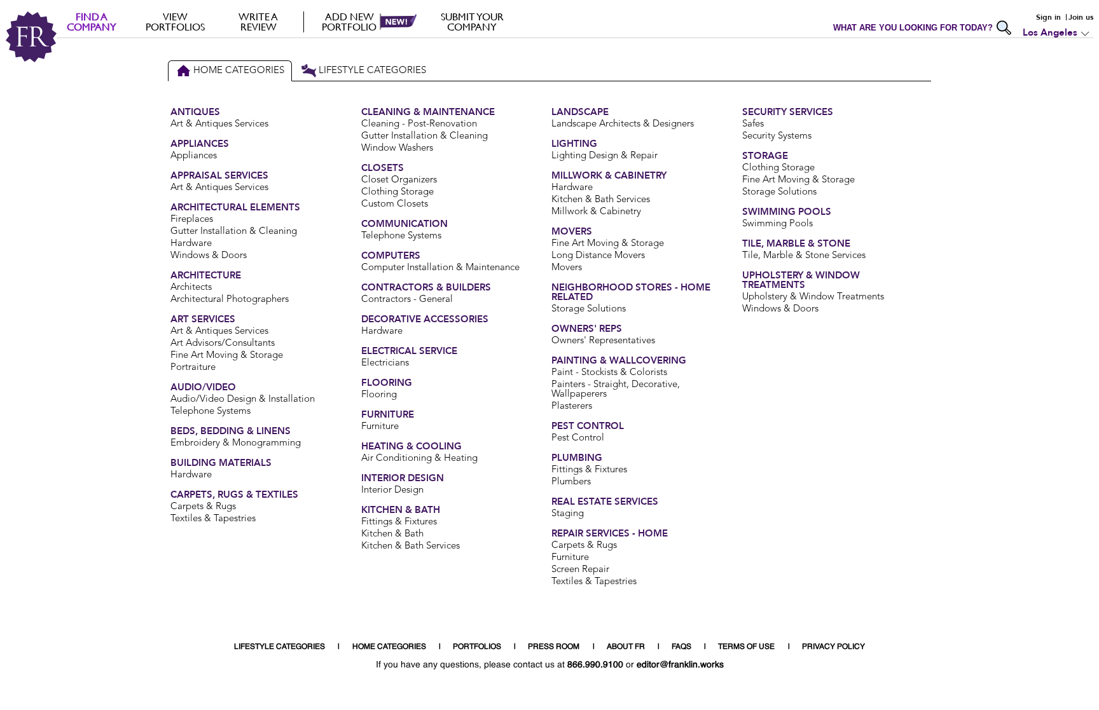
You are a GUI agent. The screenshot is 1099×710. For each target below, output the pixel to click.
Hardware (191, 244)
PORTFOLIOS (477, 647)
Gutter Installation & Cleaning (233, 231)
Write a (258, 21)
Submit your (472, 21)
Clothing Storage (397, 192)
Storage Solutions (588, 309)
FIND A (91, 21)
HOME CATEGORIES (389, 647)
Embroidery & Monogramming (235, 443)
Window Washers (397, 148)
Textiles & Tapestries (213, 519)
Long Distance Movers (598, 256)
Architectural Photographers (229, 299)
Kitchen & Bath (392, 534)
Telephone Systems (210, 411)
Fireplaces (191, 219)
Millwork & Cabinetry (596, 212)
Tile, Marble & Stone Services (804, 256)
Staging (567, 514)
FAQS (681, 647)
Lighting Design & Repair (604, 156)
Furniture (380, 427)
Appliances (193, 156)
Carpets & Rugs (203, 507)
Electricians (385, 363)
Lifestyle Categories (372, 71)
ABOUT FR (626, 647)
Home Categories (238, 71)
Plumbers (571, 482)
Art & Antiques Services (219, 124)
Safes (753, 124)
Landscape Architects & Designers (622, 124)
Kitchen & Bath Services (410, 546)
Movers (566, 268)
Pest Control (577, 438)
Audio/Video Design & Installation (242, 399)
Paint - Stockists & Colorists (609, 373)
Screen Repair (580, 570)
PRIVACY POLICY (833, 647)
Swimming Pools (777, 224)
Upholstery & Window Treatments (813, 297)
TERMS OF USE (746, 647)
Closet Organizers (399, 180)
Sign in (1048, 17)
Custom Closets (394, 204)
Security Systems (777, 136)
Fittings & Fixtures (399, 522)
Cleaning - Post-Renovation (419, 124)
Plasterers (571, 406)
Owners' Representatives (603, 341)
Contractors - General (407, 299)
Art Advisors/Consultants (222, 343)
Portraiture (193, 367)
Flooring (379, 395)
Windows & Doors (208, 256)
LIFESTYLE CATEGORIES (279, 647)
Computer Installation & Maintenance (440, 268)
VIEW (175, 21)
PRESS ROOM (553, 647)
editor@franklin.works (680, 664)
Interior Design (392, 490)
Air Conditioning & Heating (419, 458)
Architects (191, 287)
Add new (349, 21)
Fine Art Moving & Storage (226, 355)
